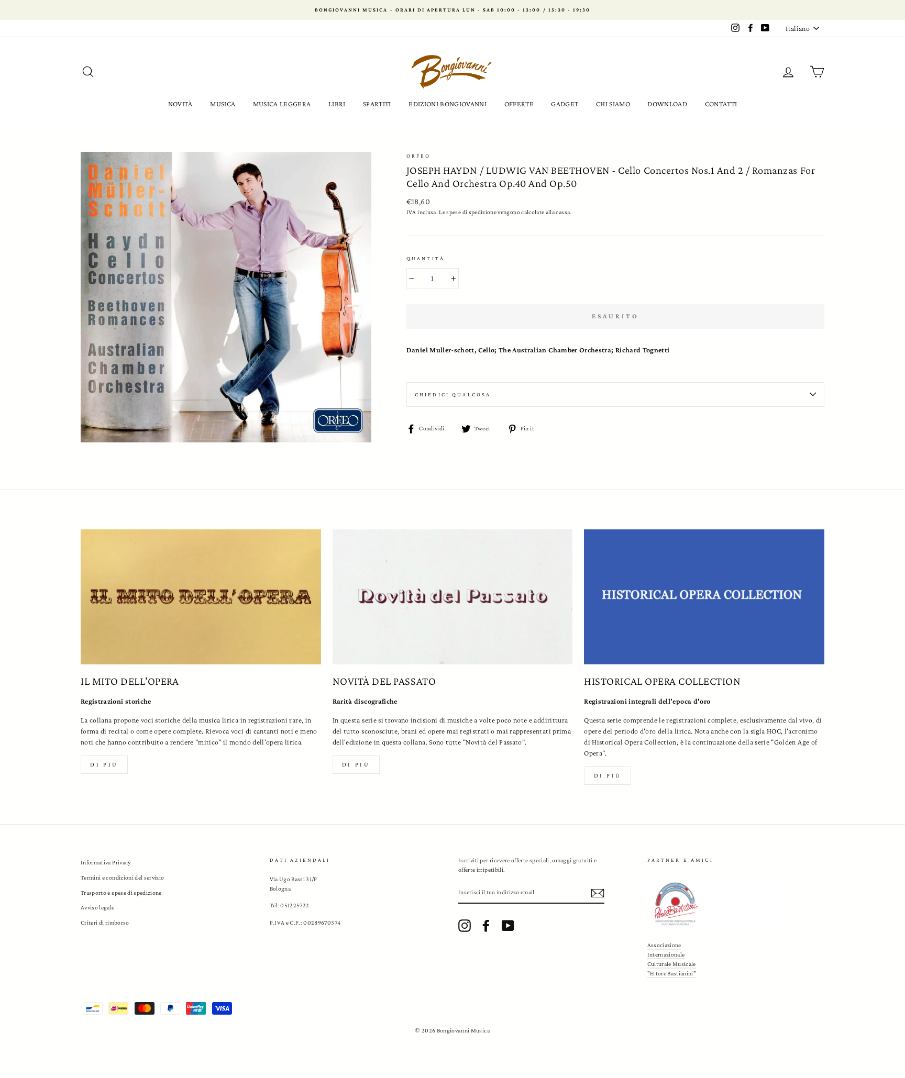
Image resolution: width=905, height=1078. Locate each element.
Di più (104, 764)
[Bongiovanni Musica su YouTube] (508, 925)
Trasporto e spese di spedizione (121, 892)
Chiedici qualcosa (453, 394)
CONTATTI (721, 103)
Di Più (608, 775)
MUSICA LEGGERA (282, 103)
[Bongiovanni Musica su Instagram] (464, 925)
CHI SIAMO (613, 103)
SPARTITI (377, 103)
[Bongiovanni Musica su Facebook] (486, 925)
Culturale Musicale (671, 964)
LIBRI (337, 103)
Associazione (664, 945)
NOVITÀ (180, 103)
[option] (452, 10)
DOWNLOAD (667, 103)
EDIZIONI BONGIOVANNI (448, 103)
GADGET (564, 103)
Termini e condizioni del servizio (122, 877)
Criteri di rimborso (105, 922)
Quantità (425, 258)
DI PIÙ (356, 764)
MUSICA (222, 103)
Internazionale (666, 954)
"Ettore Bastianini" (672, 973)
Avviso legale (98, 907)
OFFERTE (519, 103)
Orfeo (418, 156)
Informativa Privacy (106, 862)
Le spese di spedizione (467, 212)
